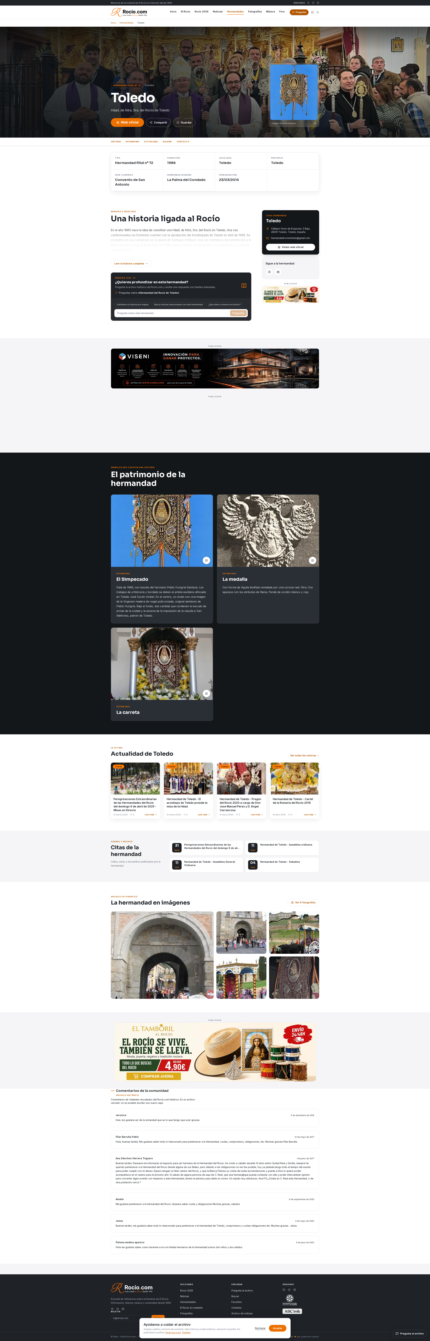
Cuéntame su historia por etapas (133, 304)
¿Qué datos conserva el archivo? (224, 304)
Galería (167, 141)
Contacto (183, 141)
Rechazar (260, 1328)
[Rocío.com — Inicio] (129, 12)
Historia (116, 141)
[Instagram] (318, 3)
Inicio (173, 11)
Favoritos (236, 1302)
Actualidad (151, 141)
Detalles (186, 1332)
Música (270, 11)
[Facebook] (308, 3)
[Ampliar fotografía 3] (294, 932)
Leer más (149, 814)
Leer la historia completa (129, 263)
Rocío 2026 (201, 11)
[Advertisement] (211, 422)
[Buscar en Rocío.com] (317, 12)
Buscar (235, 1296)
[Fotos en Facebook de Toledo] (278, 272)
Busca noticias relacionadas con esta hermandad (178, 304)
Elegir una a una (173, 1332)
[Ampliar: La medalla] (268, 531)
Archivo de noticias (242, 1313)
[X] (313, 3)
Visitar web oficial (293, 247)
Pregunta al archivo (242, 1290)
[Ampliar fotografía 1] (162, 955)
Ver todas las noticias (303, 755)
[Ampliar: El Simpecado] (162, 531)
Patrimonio (132, 141)
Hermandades (235, 11)
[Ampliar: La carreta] (162, 664)
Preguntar (238, 313)
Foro (282, 11)
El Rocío (185, 11)
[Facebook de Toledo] (269, 272)
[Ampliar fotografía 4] (241, 977)
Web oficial (130, 122)
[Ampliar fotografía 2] (241, 932)
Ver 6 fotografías (305, 902)
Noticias (218, 11)
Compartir (160, 122)
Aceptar (277, 1328)
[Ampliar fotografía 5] (294, 977)
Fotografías (255, 11)
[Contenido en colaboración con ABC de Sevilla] (292, 1311)
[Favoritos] (312, 12)
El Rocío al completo (191, 1307)
